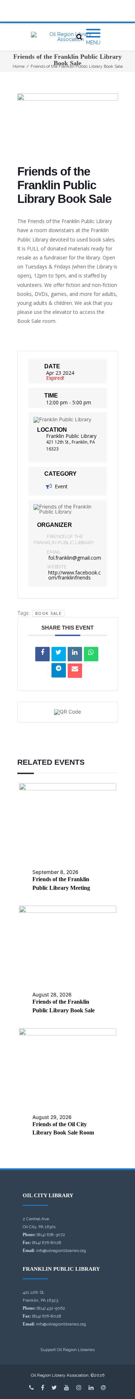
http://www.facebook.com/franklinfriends (74, 575)
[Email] (75, 670)
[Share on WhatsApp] (91, 654)
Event (61, 486)
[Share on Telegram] (58, 670)
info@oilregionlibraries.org (61, 1250)
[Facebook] (42, 1387)
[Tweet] (58, 654)
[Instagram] (79, 1387)
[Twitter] (54, 1387)
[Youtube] (66, 1387)
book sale (48, 613)
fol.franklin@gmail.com (74, 557)
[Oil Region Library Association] (67, 37)
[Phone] (31, 1387)
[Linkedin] (75, 654)
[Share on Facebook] (42, 654)
